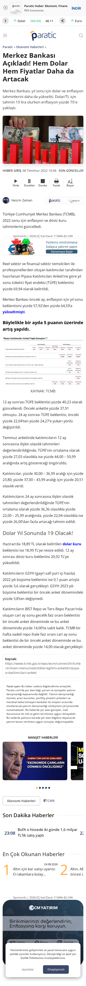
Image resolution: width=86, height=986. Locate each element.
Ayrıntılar (28, 969)
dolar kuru (72, 544)
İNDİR (76, 8)
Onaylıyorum (55, 969)
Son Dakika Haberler (28, 815)
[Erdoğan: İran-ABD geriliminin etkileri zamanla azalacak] (35, 761)
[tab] (37, 788)
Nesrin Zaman (21, 200)
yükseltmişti (14, 311)
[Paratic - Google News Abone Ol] (64, 202)
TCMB (48, 800)
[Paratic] (43, 36)
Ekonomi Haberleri (30, 47)
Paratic (8, 47)
